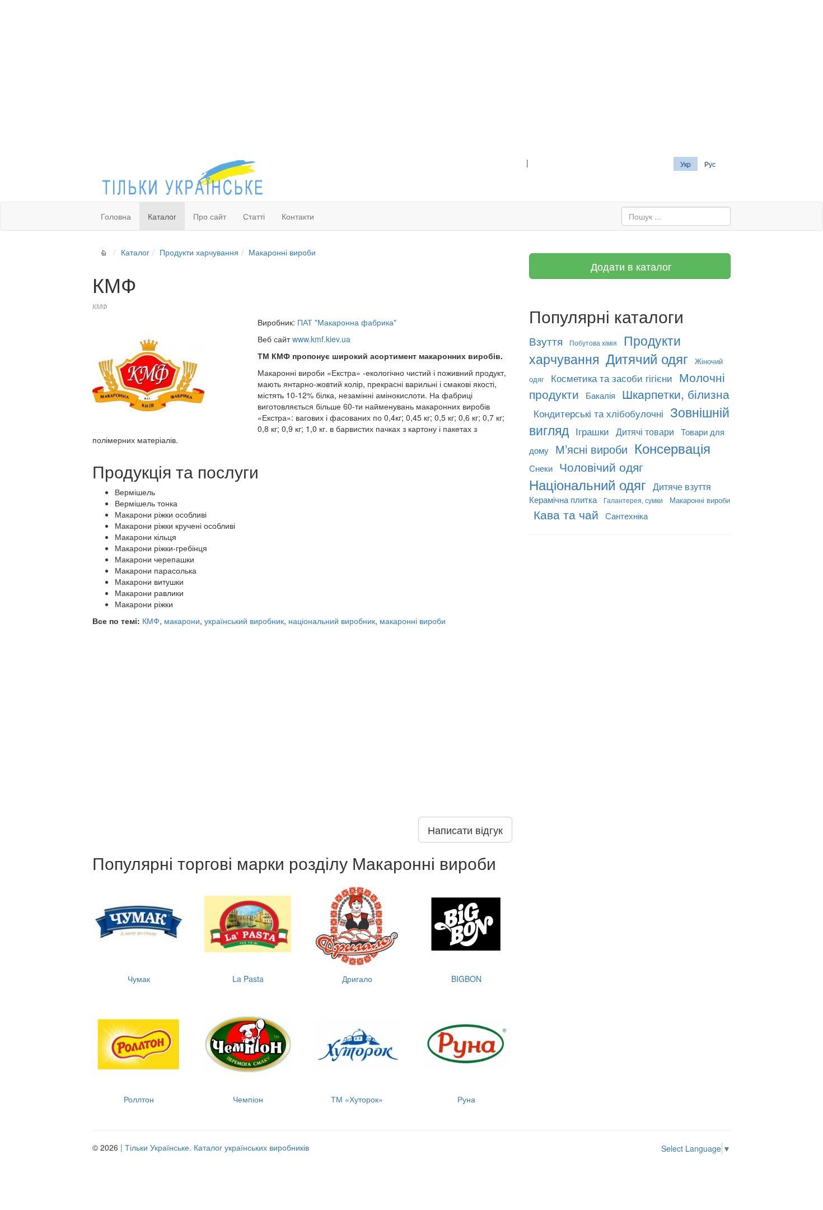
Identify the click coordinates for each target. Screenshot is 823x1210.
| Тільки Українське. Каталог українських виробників (214, 1147)
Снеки (541, 468)
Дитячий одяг (647, 358)
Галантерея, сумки (633, 500)
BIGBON (466, 978)
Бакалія (600, 395)
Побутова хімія (593, 342)
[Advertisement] (411, 78)
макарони (182, 620)
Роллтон (139, 1099)
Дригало (357, 978)
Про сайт (209, 216)
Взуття (546, 341)
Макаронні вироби (282, 252)
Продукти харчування (199, 252)
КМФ (151, 620)
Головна (116, 216)
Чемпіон (248, 1099)
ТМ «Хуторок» (357, 1099)
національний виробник (331, 620)
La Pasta (248, 978)
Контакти (298, 216)
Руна (466, 1099)
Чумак (139, 978)
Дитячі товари (645, 431)
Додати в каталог (630, 266)
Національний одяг (587, 484)
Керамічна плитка (563, 499)
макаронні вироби (413, 620)
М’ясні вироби (591, 449)
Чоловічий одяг (601, 466)
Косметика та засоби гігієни (611, 378)
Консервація (672, 448)
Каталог (162, 216)
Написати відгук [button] (465, 829)
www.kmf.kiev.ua (321, 339)
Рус (710, 164)
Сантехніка (626, 516)
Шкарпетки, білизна (676, 393)
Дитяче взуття (682, 486)
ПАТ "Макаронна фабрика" (346, 322)
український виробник (244, 620)
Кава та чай (566, 514)
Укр (685, 164)
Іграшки (592, 431)
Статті (254, 216)
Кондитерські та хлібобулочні (598, 413)
